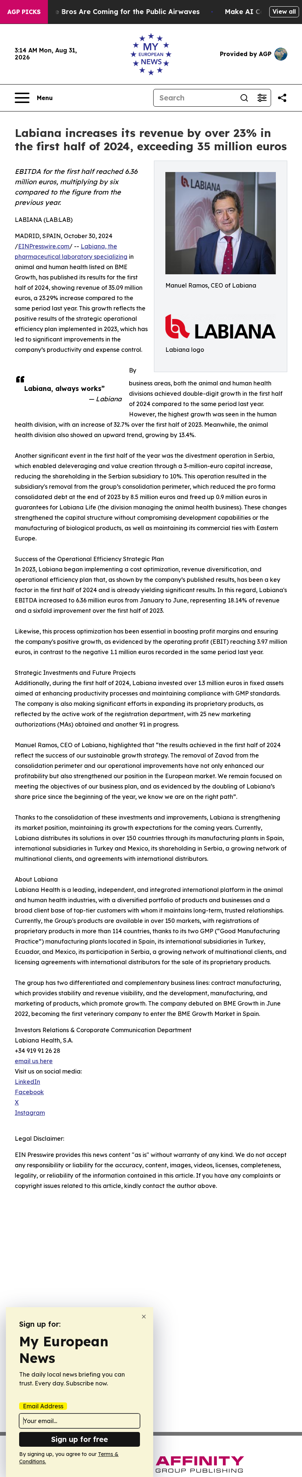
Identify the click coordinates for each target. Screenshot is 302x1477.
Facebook (29, 1092)
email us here (34, 1061)
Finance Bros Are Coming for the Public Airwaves (116, 11)
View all (284, 11)
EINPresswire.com (43, 246)
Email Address (43, 1406)
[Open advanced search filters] (262, 97)
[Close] (143, 1316)
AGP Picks (24, 12)
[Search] (244, 97)
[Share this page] (282, 97)
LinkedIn (27, 1081)
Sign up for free (79, 1439)
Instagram (30, 1112)
